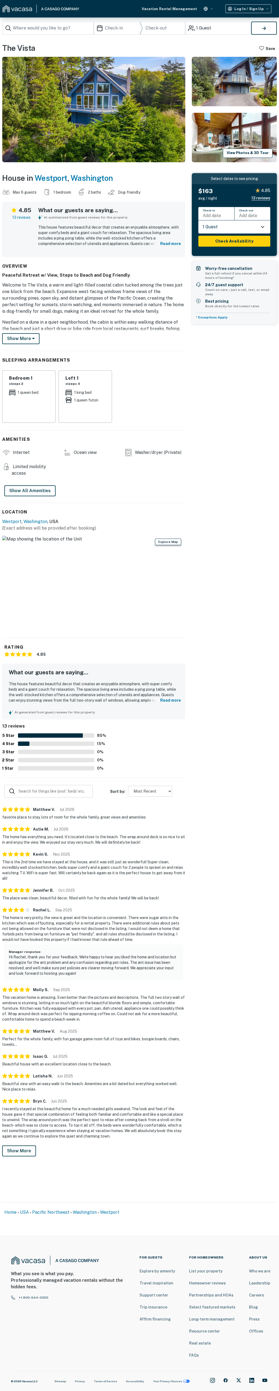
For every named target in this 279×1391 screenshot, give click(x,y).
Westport (51, 177)
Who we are (259, 1271)
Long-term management (212, 1319)
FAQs (194, 1355)
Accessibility (135, 1381)
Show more (19, 338)
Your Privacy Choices (167, 1381)
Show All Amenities (30, 490)
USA (24, 1212)
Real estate (200, 1343)
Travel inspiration (156, 1283)
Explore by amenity (157, 1271)
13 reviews (21, 217)
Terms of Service (105, 1381)
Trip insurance (153, 1307)
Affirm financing (155, 1319)
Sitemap (60, 1381)
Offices (256, 1331)
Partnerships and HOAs (211, 1295)
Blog (253, 1307)
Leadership (259, 1283)
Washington (92, 177)
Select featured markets (212, 1307)
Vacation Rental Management (169, 9)
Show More (19, 1150)
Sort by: (117, 791)
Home (10, 1212)
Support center (154, 1295)
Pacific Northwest (50, 1212)
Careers (256, 1295)
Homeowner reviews (207, 1283)
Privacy (80, 1381)
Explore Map (168, 542)
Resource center (204, 1331)
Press (254, 1319)
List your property (206, 1271)
